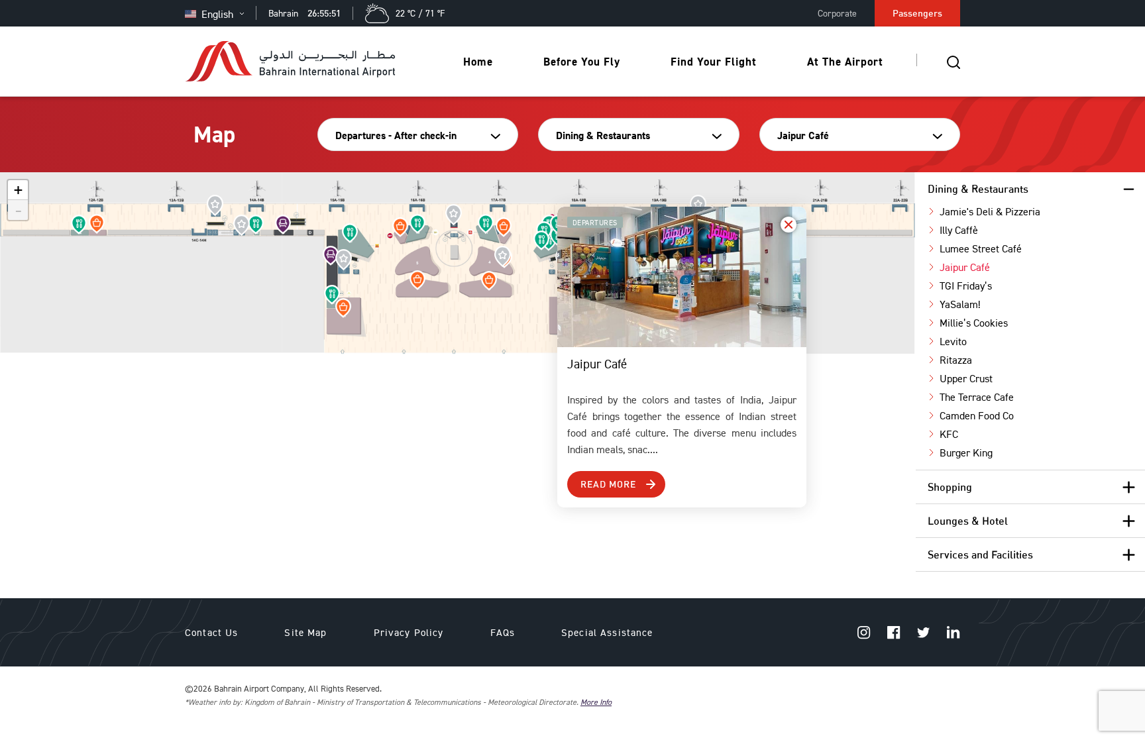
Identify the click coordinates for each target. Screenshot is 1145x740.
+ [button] (18, 190)
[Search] (953, 61)
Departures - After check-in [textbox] (396, 135)
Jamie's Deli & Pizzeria (990, 211)
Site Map (305, 632)
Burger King (966, 452)
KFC (949, 434)
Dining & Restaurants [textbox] (603, 135)
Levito (953, 341)
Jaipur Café (965, 267)
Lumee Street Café (981, 248)
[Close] (788, 225)
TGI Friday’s (966, 285)
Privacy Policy (409, 632)
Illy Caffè (959, 230)
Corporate (837, 13)
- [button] (18, 210)
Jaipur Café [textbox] (803, 135)
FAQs (503, 632)
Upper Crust (966, 378)
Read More (608, 484)
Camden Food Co (977, 415)
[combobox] (413, 136)
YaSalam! (960, 304)
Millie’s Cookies (974, 322)
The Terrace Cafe (977, 396)
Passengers (917, 13)
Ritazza (956, 359)
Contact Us (211, 632)
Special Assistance (607, 632)
